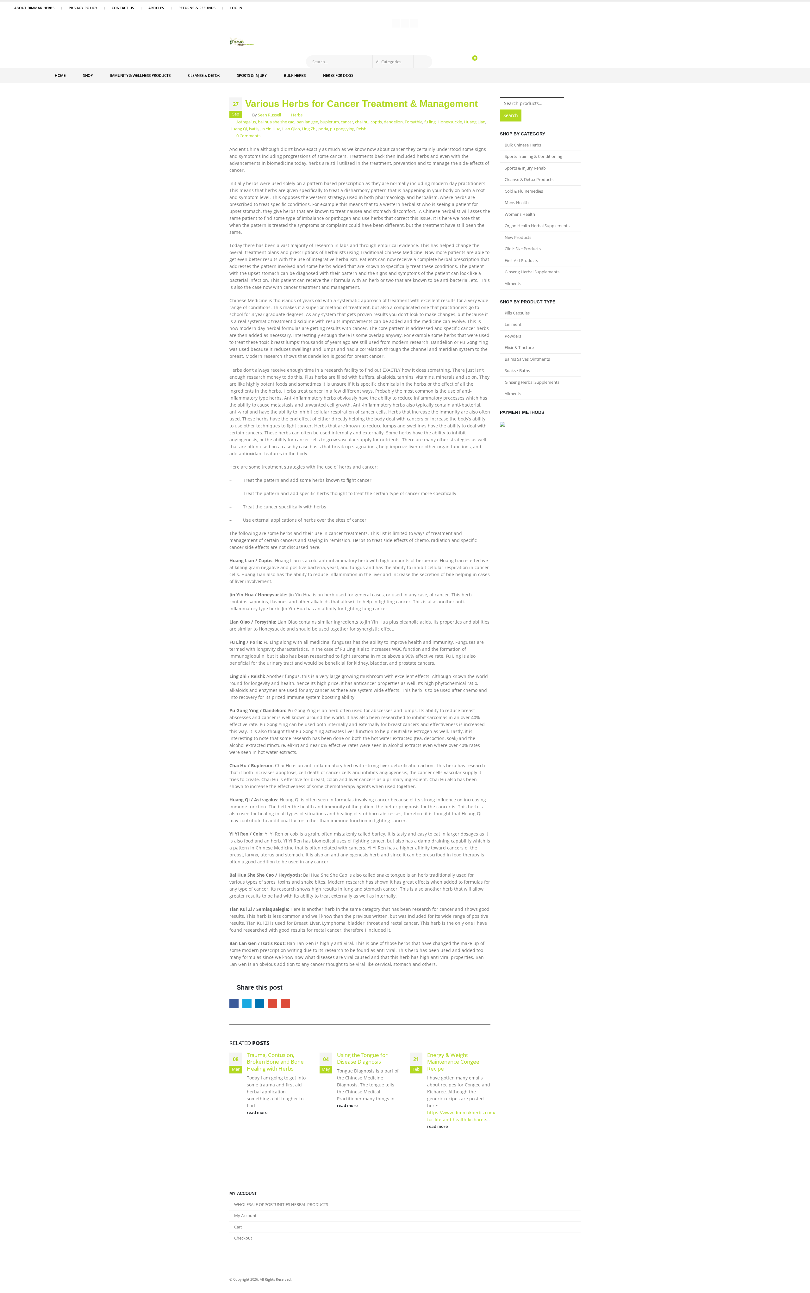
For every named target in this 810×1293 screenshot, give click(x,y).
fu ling (430, 122)
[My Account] (446, 59)
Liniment (513, 324)
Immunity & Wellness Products (140, 75)
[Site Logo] (242, 42)
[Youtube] (405, 23)
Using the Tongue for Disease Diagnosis (362, 1058)
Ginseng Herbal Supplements (532, 272)
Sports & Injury (252, 75)
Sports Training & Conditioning (533, 156)
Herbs (296, 115)
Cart (238, 1227)
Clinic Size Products (523, 249)
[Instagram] (414, 23)
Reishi (361, 129)
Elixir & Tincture (519, 347)
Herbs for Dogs (338, 75)
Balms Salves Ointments (527, 359)
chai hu (362, 122)
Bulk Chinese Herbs (523, 145)
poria (323, 129)
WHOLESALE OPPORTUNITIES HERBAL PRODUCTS (281, 1204)
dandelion (393, 122)
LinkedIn (259, 1003)
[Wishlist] (457, 59)
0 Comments (248, 136)
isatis (254, 129)
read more (257, 1112)
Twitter (247, 1003)
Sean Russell (269, 115)
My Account (245, 1215)
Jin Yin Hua (270, 129)
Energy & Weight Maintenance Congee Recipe (453, 1061)
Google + (272, 1003)
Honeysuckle (450, 122)
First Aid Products (521, 260)
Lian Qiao (291, 129)
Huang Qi (238, 129)
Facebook (234, 1003)
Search (510, 115)
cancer (347, 122)
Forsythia (413, 122)
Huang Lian (474, 122)
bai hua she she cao (276, 122)
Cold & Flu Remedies (524, 191)
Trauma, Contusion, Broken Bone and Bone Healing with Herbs (275, 1061)
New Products (518, 237)
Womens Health (520, 214)
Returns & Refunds (197, 7)
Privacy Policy (83, 7)
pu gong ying (342, 129)
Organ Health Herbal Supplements (537, 225)
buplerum (329, 122)
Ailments (513, 283)
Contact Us (123, 7)
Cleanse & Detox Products (529, 179)
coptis (376, 122)
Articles (156, 7)
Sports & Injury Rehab (525, 168)
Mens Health (517, 202)
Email (285, 1003)
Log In (236, 7)
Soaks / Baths (517, 370)
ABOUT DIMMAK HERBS (34, 7)
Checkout (243, 1238)
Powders (513, 336)
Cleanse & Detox (204, 75)
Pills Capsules (517, 313)
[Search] (422, 61)
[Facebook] (396, 23)
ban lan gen (307, 122)
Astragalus (246, 122)
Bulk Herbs (295, 75)
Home (60, 75)
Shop (87, 75)
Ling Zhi (309, 129)
